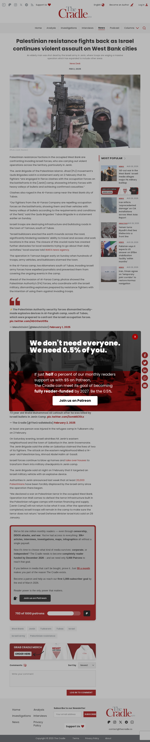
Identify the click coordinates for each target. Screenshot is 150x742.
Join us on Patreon (75, 400)
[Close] (135, 337)
